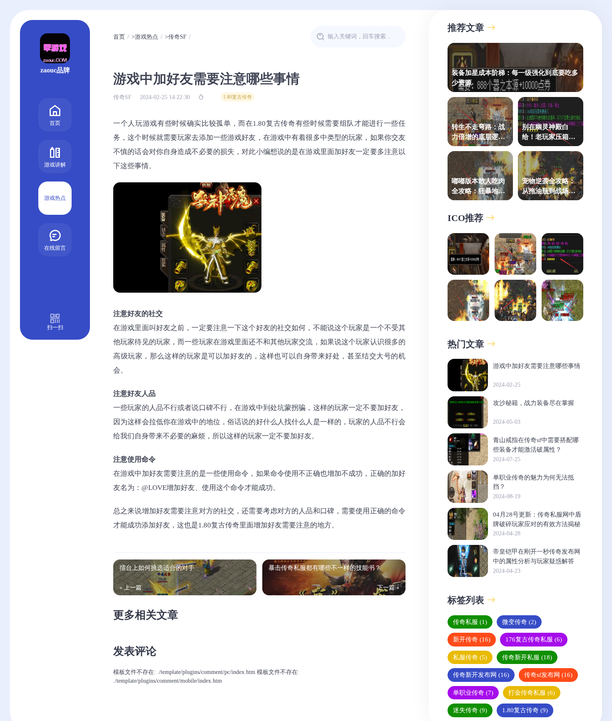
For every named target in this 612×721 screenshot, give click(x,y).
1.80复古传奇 (237, 97)
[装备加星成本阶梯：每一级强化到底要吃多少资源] (468, 254)
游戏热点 (55, 198)
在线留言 (55, 248)
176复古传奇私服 (533, 639)
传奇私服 (470, 621)
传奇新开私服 (527, 657)
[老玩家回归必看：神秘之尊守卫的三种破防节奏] (562, 300)
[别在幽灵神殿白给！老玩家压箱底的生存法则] (562, 254)
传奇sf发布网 (548, 674)
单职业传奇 (473, 692)
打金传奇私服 (531, 692)
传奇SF (177, 37)
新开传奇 (471, 639)
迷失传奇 (470, 710)
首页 (55, 123)
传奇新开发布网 (481, 674)
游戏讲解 (55, 165)
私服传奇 (470, 657)
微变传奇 (519, 621)
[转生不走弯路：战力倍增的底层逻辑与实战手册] (515, 254)
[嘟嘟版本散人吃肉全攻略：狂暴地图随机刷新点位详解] (468, 300)
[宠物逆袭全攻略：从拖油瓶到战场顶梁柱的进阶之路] (515, 300)
